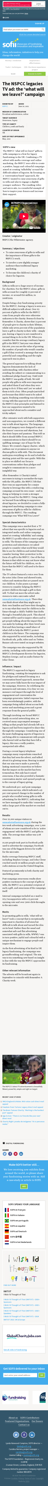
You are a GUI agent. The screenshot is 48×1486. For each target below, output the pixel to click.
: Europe (14, 1319)
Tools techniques (13, 67)
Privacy (21, 1478)
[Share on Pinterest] (15, 1154)
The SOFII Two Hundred (11, 9)
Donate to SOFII (34, 74)
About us (13, 1417)
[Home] (24, 43)
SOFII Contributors (29, 1417)
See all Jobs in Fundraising (15, 1349)
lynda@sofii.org (24, 1446)
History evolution (13, 60)
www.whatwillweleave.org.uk (16, 599)
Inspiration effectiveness (34, 61)
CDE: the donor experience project (35, 68)
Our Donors (37, 1421)
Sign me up (39, 23)
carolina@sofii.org (24, 1452)
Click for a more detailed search (32, 34)
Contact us (24, 1424)
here (26, 13)
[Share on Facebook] (10, 1154)
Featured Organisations (17, 1421)
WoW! (13, 74)
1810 (27, 1481)
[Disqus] (24, 1018)
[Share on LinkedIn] (21, 1154)
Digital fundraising (15, 1143)
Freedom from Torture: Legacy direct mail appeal (22, 1107)
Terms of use (30, 1478)
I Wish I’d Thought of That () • (21, 1316)
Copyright (40, 1478)
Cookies (14, 1478)
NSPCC (5, 106)
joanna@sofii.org (31, 1455)
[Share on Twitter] (4, 1154)
